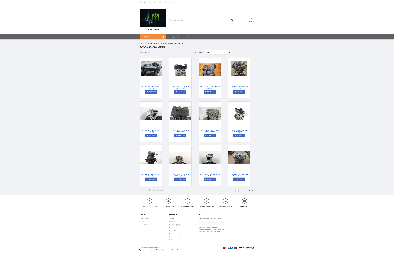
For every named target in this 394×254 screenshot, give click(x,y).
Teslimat (171, 218)
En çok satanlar (144, 225)
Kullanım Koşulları (174, 225)
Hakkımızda (181, 37)
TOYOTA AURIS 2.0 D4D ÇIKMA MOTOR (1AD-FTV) (209, 131)
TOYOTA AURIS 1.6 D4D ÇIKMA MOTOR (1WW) (180, 87)
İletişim (190, 37)
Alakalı (219, 52)
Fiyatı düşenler (144, 218)
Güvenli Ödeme (173, 231)
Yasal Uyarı (172, 222)
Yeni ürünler (143, 222)
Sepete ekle (151, 92)
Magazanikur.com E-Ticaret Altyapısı (156, 250)
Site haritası (172, 237)
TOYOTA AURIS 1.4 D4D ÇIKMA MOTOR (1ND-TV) (239, 87)
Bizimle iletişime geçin (175, 234)
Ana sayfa (172, 37)
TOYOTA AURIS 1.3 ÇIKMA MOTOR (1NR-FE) (151, 87)
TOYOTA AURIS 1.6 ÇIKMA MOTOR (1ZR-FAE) (209, 87)
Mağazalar (172, 240)
